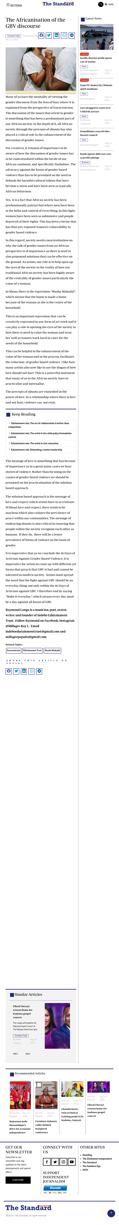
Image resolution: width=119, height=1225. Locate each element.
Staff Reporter (89, 99)
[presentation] (15, 1055)
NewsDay (87, 1155)
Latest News (94, 18)
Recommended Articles (30, 1073)
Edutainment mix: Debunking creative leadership (36, 450)
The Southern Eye (92, 1166)
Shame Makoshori (90, 70)
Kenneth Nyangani (90, 145)
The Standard (90, 1162)
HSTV (85, 1170)
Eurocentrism (13, 650)
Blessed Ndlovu (89, 166)
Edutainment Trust (32, 650)
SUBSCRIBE (18, 1180)
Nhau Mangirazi (90, 74)
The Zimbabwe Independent (97, 1159)
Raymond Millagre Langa (36, 36)
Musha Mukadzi (52, 650)
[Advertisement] (41, 836)
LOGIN (110, 4)
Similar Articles (28, 994)
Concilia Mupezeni (87, 170)
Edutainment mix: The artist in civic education (35, 443)
